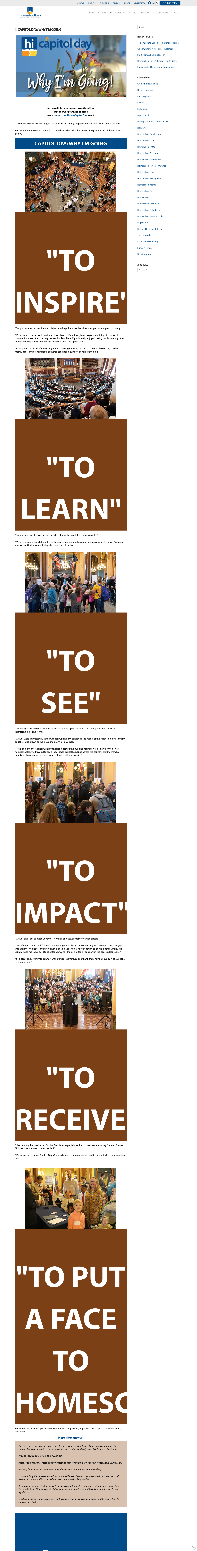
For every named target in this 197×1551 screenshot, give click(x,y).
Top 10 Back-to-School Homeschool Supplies (158, 42)
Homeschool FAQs (146, 146)
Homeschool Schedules (148, 210)
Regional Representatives (149, 228)
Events (140, 102)
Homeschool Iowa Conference (151, 165)
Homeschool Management (150, 178)
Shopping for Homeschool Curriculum (155, 66)
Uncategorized (144, 254)
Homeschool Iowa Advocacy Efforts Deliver (157, 60)
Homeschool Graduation (149, 159)
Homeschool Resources (148, 203)
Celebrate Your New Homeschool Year (155, 48)
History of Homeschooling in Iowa (153, 121)
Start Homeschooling (147, 241)
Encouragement (145, 96)
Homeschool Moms (146, 184)
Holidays (141, 127)
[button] (157, 3)
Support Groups (145, 247)
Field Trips (142, 108)
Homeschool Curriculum (149, 134)
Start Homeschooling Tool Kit (151, 54)
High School (143, 115)
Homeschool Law (145, 172)
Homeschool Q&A (145, 197)
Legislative (142, 222)
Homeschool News (146, 190)
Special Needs (144, 235)
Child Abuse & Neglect (147, 83)
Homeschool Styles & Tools (150, 216)
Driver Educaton (145, 89)
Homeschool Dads (146, 140)
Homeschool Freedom (147, 153)
